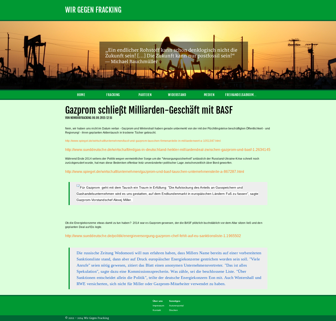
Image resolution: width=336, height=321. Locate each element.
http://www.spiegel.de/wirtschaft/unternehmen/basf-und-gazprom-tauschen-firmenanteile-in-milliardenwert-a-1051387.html (143, 140)
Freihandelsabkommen (241, 95)
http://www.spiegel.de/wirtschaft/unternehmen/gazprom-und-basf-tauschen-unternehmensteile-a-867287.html (154, 172)
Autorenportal (176, 305)
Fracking (113, 95)
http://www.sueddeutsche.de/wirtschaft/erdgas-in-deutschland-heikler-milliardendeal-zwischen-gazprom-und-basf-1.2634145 (167, 150)
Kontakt (157, 310)
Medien (209, 95)
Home (81, 95)
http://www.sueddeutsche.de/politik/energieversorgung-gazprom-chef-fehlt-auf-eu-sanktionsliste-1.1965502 (153, 236)
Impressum (158, 305)
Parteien (145, 95)
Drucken (173, 310)
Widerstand (177, 95)
